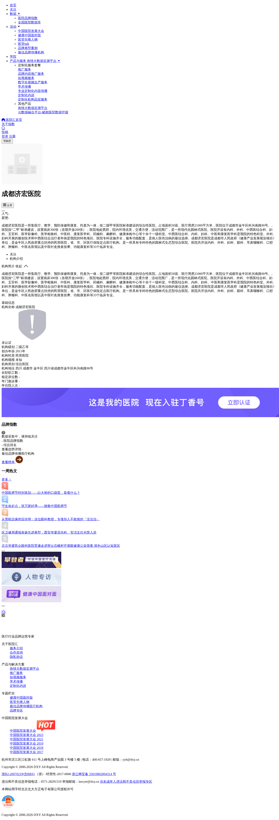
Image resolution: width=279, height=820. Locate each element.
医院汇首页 (13, 120)
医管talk (23, 43)
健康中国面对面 (29, 35)
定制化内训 (18, 685)
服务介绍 (16, 648)
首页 (13, 5)
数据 (13, 13)
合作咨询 (16, 652)
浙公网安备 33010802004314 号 (94, 774)
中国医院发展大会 (31, 31)
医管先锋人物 (28, 39)
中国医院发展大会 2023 (26, 735)
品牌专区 (16, 710)
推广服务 (16, 673)
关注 (13, 9)
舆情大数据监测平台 (24, 668)
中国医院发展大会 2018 (26, 747)
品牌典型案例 (28, 48)
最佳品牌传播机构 (31, 52)
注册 (12, 136)
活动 (13, 26)
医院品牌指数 (28, 18)
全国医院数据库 (29, 22)
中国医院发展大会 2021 (26, 739)
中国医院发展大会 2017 (26, 752)
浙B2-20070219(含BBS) (18, 774)
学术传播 (16, 681)
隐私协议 (16, 657)
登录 (5, 136)
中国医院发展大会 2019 (26, 743)
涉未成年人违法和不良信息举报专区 (126, 781)
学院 (13, 56)
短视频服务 (18, 677)
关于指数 (8, 124)
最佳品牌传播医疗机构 (26, 706)
